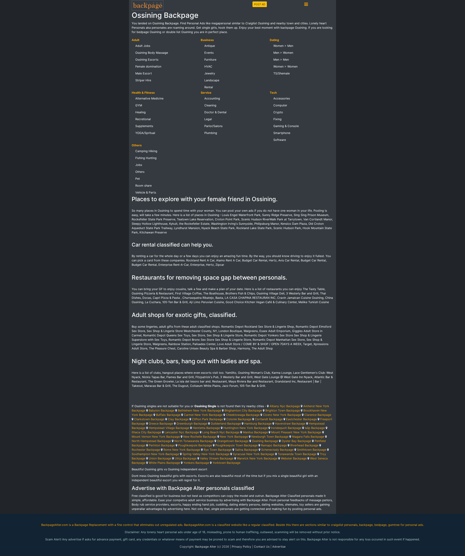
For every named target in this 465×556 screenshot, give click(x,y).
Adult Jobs (142, 46)
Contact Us (262, 546)
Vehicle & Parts (145, 192)
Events (209, 52)
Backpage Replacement (90, 525)
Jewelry (209, 73)
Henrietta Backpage (206, 428)
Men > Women (283, 52)
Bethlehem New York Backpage (199, 410)
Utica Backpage (186, 458)
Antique (209, 46)
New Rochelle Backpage (200, 436)
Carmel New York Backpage (203, 415)
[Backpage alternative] (148, 5)
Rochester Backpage (146, 449)
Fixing (277, 119)
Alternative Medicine (149, 98)
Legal (208, 119)
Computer (280, 105)
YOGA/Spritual (145, 133)
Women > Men (283, 46)
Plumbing (210, 133)
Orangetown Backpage (232, 441)
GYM (138, 105)
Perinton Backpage (162, 445)
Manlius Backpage (255, 432)
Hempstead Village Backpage (169, 428)
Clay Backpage (178, 419)
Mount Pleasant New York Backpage (296, 432)
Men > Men (281, 59)
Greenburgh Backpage (192, 423)
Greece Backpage (161, 423)
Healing (140, 112)
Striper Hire (143, 80)
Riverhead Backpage (304, 445)
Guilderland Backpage (226, 423)
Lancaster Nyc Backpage (182, 432)
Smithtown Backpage (311, 449)
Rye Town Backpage (218, 449)
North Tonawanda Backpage (194, 441)
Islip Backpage (315, 428)
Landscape (211, 80)
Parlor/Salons (213, 126)
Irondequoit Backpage (286, 428)
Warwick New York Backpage (257, 458)
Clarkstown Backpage (149, 419)
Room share (143, 185)
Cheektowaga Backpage (243, 415)
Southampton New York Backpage (155, 454)
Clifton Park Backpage (207, 419)
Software (279, 140)
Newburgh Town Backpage (269, 436)
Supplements (144, 126)
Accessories (281, 98)
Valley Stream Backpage (216, 458)
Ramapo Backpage (274, 445)
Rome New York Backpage (181, 449)
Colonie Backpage (238, 419)
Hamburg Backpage (258, 423)
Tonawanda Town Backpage (297, 454)
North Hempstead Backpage (151, 441)
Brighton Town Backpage (282, 410)
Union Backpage (160, 458)
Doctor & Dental (215, 112)
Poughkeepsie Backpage (195, 445)
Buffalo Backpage (168, 415)
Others (139, 172)
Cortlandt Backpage (269, 419)
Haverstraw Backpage (290, 423)
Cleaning (210, 105)
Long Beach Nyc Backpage (220, 432)
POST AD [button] (259, 4)
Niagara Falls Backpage (308, 436)
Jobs (138, 165)
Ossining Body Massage (151, 52)
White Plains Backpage (164, 463)
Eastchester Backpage (301, 419)
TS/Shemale (281, 73)
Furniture (210, 59)
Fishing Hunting (146, 158)
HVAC (208, 66)
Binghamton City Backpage (243, 410)
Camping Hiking (146, 151)
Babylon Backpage (161, 410)
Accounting (212, 98)
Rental (208, 87)
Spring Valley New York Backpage (206, 454)
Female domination (148, 66)
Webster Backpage (294, 458)
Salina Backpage (246, 449)
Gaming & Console (286, 126)
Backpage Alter (205, 546)
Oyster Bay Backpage (296, 441)
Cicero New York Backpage (282, 415)
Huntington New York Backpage (245, 428)
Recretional (143, 119)
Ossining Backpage (265, 441)
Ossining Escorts (146, 59)
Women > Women (285, 66)
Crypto (278, 112)
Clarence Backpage (317, 415)
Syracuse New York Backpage (253, 454)
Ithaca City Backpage (146, 432)
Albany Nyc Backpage (285, 406)
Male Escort (143, 73)
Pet (137, 178)
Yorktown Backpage (226, 463)
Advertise (279, 546)
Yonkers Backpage (196, 463)
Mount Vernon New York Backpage (156, 436)
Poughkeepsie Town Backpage (236, 445)
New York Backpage (234, 436)
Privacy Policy (241, 546)
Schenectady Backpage (277, 449)
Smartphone (281, 133)
